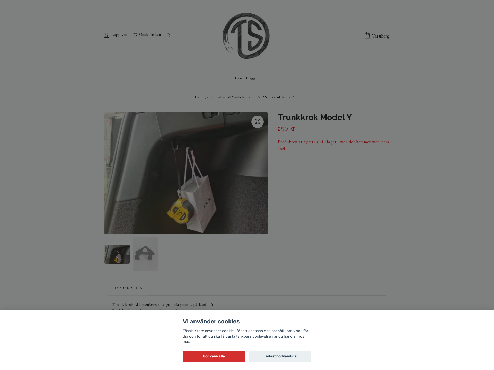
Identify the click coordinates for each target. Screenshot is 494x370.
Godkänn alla (214, 356)
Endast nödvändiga (280, 356)
